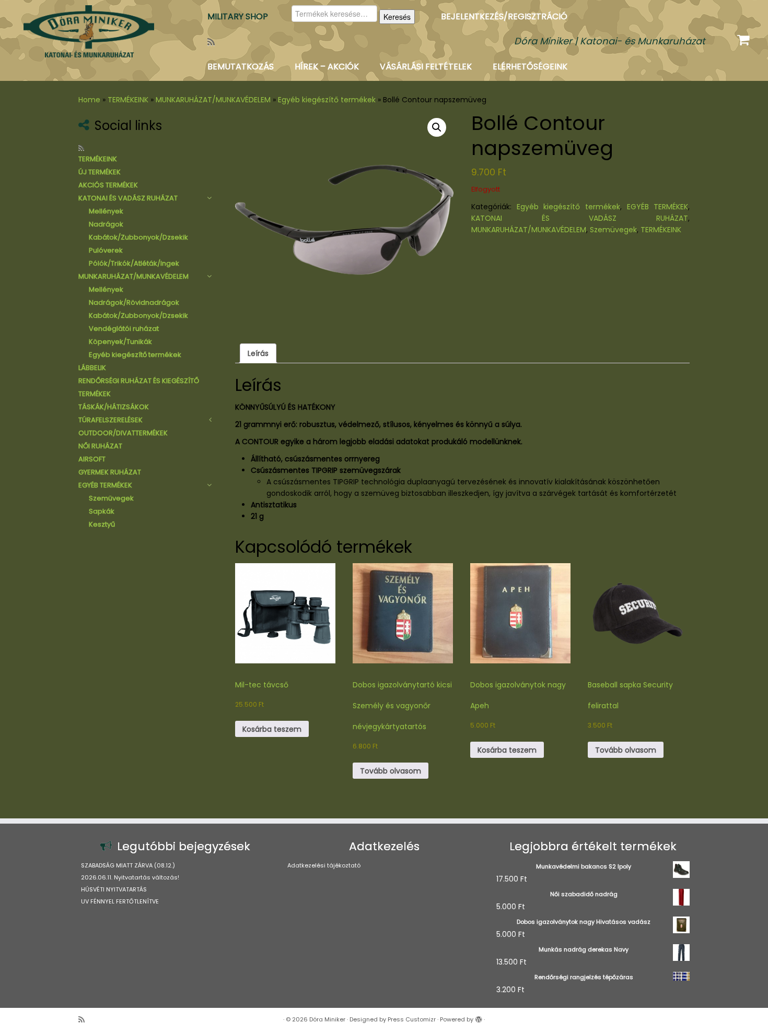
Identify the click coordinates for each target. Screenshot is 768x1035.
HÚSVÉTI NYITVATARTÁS (114, 889)
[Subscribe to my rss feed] (214, 42)
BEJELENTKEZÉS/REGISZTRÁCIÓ (504, 16)
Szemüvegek (111, 498)
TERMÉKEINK (128, 99)
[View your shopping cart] (744, 37)
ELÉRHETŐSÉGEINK (530, 67)
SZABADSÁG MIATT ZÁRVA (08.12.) (128, 865)
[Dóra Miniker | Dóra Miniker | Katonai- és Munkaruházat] (88, 31)
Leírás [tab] (258, 353)
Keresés (397, 16)
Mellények (106, 211)
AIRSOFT (92, 459)
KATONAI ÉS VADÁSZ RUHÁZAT (128, 198)
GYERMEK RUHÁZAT (109, 472)
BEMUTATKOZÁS (240, 67)
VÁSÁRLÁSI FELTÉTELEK (426, 67)
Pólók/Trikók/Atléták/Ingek (134, 263)
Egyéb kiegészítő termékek (327, 99)
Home (89, 99)
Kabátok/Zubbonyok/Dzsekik (138, 237)
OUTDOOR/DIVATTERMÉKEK (123, 433)
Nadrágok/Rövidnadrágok (134, 302)
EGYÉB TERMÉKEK (105, 485)
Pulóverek (106, 250)
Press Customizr (412, 1019)
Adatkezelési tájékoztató (323, 865)
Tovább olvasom (390, 771)
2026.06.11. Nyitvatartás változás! (130, 877)
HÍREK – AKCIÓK (327, 67)
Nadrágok (106, 224)
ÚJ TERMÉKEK (99, 172)
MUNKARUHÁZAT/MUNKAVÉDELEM (213, 99)
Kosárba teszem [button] (271, 729)
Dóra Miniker (327, 1019)
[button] (436, 127)
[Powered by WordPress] (478, 1017)
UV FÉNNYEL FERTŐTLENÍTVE (120, 901)
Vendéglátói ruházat (124, 329)
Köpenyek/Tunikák (120, 342)
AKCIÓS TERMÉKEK (108, 185)
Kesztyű (102, 524)
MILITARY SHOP (237, 16)
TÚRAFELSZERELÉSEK (110, 420)
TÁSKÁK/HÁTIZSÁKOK (113, 407)
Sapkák (101, 511)
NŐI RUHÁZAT (100, 446)
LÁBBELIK (92, 368)
